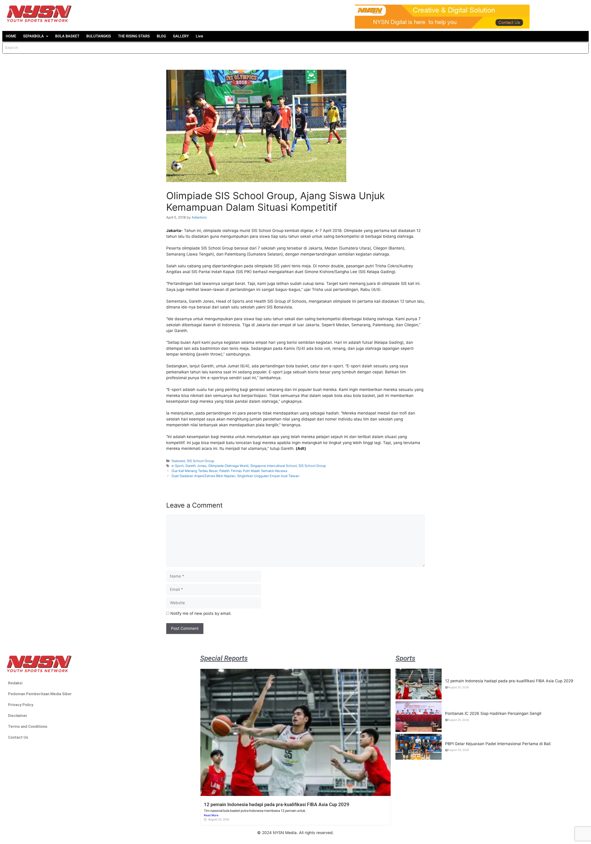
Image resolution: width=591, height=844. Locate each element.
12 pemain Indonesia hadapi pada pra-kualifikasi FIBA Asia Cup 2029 (276, 804)
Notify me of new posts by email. (201, 613)
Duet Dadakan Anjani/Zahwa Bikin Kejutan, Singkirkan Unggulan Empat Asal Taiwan (235, 476)
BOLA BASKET (67, 36)
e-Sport (178, 466)
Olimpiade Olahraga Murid (228, 466)
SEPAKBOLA (33, 36)
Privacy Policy (20, 704)
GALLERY (181, 36)
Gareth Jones (195, 466)
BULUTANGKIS (98, 36)
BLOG (161, 36)
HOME (11, 36)
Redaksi (15, 683)
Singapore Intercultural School (273, 466)
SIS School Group (200, 461)
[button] (36, 36)
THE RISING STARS (134, 36)
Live (199, 36)
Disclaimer (17, 715)
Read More (211, 815)
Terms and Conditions (27, 726)
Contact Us (18, 737)
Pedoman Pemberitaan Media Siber (40, 694)
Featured (178, 461)
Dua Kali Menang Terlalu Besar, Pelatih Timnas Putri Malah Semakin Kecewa (229, 471)
